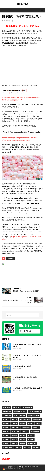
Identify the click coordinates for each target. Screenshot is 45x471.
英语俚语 (30, 435)
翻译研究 (10, 258)
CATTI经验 (16, 407)
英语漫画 (14, 443)
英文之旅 (6, 458)
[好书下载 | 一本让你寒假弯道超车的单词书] (6, 392)
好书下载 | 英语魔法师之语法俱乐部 (25, 377)
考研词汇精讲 (15, 431)
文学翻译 (22, 423)
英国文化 (25, 431)
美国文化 (36, 427)
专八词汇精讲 (7, 415)
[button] (42, 10)
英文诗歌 (6, 435)
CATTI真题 (6, 407)
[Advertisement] (22, 65)
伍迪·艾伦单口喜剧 (19, 415)
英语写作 (6, 439)
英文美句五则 (35, 431)
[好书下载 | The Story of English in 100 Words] (6, 360)
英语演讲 (6, 443)
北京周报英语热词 (33, 415)
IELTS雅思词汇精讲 (20, 411)
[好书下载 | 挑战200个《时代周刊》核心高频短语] (6, 349)
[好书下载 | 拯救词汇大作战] (6, 370)
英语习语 (22, 435)
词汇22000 (27, 447)
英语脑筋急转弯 (7, 447)
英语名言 (22, 439)
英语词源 (18, 447)
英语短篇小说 (32, 443)
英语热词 (22, 443)
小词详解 (14, 423)
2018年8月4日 (8, 21)
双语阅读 (14, 419)
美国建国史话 (26, 427)
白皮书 (38, 423)
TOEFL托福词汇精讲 (35, 411)
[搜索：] (22, 315)
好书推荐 (6, 423)
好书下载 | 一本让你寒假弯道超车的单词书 (27, 388)
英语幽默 (30, 439)
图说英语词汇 (37, 419)
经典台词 (6, 427)
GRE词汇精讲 (7, 411)
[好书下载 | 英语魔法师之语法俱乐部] (6, 381)
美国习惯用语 (15, 427)
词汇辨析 (36, 447)
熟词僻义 (30, 423)
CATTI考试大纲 (27, 407)
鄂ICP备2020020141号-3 (32, 467)
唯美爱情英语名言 (25, 419)
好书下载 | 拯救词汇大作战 (22, 366)
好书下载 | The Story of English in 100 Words (27, 356)
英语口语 (14, 439)
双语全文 (6, 419)
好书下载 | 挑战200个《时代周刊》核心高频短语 (27, 345)
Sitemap (20, 467)
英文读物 (14, 435)
